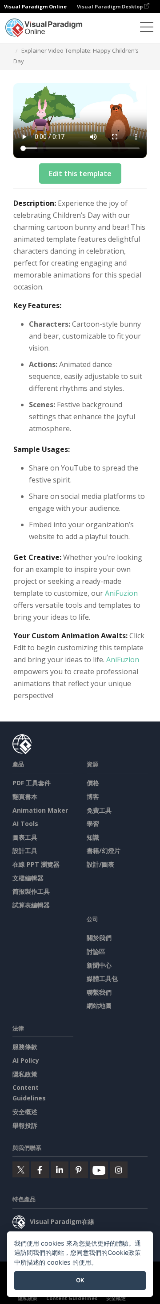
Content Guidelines (71, 1298)
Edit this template (80, 173)
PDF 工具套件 (31, 783)
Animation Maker (40, 810)
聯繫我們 (99, 992)
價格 (93, 783)
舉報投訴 (24, 1125)
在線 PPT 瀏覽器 (36, 864)
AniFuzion (121, 593)
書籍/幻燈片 (103, 850)
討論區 (96, 951)
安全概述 (24, 1111)
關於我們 (99, 938)
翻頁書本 (24, 796)
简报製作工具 (31, 891)
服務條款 (24, 1046)
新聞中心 (99, 965)
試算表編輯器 (31, 905)
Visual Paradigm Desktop (110, 6)
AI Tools (25, 823)
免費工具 (99, 810)
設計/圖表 (100, 864)
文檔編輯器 (28, 878)
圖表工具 (24, 837)
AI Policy (25, 1060)
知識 (93, 837)
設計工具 (24, 850)
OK (80, 1280)
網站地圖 (99, 1005)
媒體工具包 (102, 978)
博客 (93, 796)
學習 (93, 823)
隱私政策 (24, 1074)
